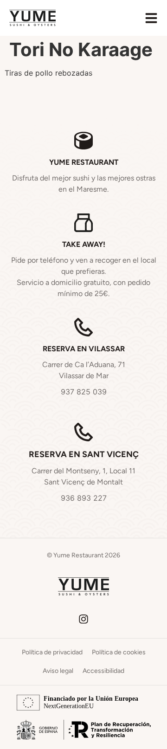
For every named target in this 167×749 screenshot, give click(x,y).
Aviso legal (58, 671)
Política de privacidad (52, 652)
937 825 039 (84, 391)
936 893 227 (84, 498)
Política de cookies (119, 652)
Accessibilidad (103, 671)
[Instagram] (83, 619)
